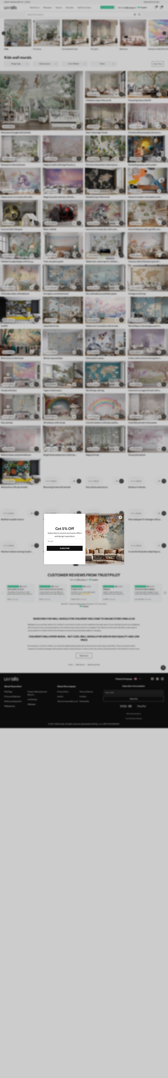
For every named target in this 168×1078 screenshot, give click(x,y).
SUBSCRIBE (65, 548)
